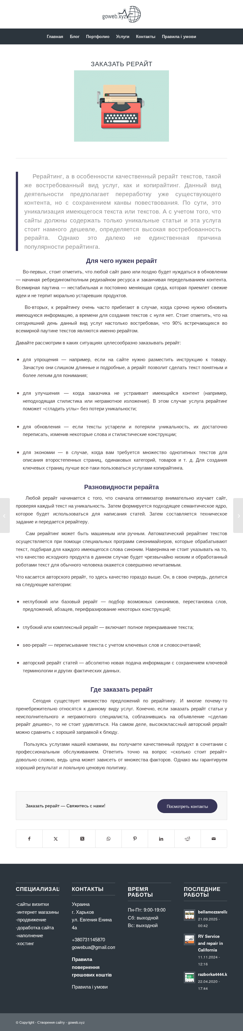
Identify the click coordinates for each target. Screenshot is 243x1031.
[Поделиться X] (56, 839)
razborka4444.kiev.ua (218, 974)
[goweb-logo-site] (121, 14)
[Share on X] (82, 839)
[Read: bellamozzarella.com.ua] (189, 915)
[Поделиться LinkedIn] (161, 839)
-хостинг (25, 943)
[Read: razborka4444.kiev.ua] (189, 977)
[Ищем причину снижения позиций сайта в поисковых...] (238, 515)
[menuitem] (55, 36)
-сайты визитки (32, 903)
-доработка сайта (35, 927)
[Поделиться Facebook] (29, 839)
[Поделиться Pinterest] (135, 839)
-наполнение (29, 935)
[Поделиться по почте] (214, 839)
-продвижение (31, 919)
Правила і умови (90, 986)
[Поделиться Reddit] (188, 839)
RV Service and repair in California (210, 943)
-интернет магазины (37, 911)
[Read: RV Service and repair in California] (189, 939)
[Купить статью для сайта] (5, 515)
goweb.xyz (76, 1022)
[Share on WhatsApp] (109, 839)
